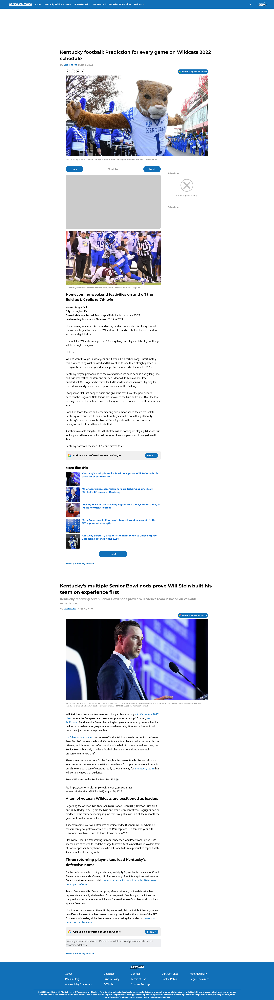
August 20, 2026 (113, 791)
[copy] (83, 71)
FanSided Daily (198, 973)
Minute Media (50, 992)
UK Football (99, 4)
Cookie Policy (169, 979)
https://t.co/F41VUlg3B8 (84, 787)
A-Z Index (109, 984)
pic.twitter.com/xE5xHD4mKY (115, 787)
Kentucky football (84, 563)
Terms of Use (138, 979)
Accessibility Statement (78, 984)
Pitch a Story (72, 979)
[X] (250, 4)
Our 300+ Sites (170, 973)
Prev (74, 169)
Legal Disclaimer (199, 979)
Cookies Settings (140, 984)
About (38, 4)
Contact (135, 973)
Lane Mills (70, 608)
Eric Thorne (71, 64)
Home (69, 563)
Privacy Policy (111, 979)
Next (152, 169)
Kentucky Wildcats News (57, 4)
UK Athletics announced (79, 737)
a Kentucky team (144, 768)
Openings (109, 973)
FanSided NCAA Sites (119, 4)
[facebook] (256, 4)
